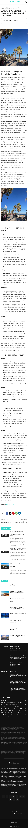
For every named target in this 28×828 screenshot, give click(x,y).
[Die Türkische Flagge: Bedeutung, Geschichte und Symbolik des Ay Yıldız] (5, 651)
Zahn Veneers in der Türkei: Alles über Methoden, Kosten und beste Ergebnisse (18, 664)
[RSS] (23, 796)
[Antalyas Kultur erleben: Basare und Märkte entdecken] (5, 623)
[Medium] (13, 796)
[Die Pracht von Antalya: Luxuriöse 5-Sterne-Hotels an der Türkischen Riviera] (5, 601)
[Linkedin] (19, 513)
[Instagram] (7, 796)
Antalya (11, 112)
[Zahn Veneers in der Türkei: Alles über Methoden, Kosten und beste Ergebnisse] (5, 665)
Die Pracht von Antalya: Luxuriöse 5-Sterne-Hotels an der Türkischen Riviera (17, 600)
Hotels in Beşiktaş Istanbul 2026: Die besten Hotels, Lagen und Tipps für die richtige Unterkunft (18, 682)
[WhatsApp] (16, 513)
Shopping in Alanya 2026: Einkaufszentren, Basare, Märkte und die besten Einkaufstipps (18, 675)
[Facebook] (7, 513)
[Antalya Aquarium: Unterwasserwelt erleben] (5, 615)
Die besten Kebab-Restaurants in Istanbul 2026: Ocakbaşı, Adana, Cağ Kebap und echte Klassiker (18, 657)
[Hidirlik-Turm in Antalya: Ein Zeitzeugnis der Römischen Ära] (5, 593)
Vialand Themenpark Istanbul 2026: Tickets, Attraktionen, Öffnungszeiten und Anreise (18, 689)
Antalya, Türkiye (10, 504)
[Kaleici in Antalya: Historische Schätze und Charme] (5, 630)
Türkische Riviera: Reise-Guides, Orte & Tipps (12, 5)
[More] (22, 513)
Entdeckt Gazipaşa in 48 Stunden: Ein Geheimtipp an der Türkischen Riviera (21, 522)
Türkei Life (5, 27)
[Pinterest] (13, 513)
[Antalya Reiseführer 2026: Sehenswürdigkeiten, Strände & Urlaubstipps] (5, 566)
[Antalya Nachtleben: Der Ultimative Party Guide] (5, 586)
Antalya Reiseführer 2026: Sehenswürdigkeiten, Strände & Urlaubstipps (17, 565)
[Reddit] (20, 796)
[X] (10, 513)
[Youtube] (17, 799)
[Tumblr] (10, 799)
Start (2, 5)
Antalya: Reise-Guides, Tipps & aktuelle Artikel (13, 6)
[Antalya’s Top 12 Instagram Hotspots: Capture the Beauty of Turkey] (5, 550)
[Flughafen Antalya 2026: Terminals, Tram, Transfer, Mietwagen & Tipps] (5, 637)
